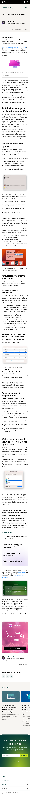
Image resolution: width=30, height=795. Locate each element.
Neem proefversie (15, 648)
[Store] (25, 2)
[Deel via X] (11, 676)
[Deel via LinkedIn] (7, 676)
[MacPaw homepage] (2, 793)
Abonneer (24, 755)
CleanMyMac (21, 572)
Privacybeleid (16, 761)
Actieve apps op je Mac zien (12, 561)
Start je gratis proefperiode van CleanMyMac (14, 47)
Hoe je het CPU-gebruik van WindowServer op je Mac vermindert (12, 545)
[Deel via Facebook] (3, 676)
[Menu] (27, 2)
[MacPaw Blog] (6, 2)
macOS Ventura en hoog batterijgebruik (11, 554)
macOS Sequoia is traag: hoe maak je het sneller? (15, 537)
